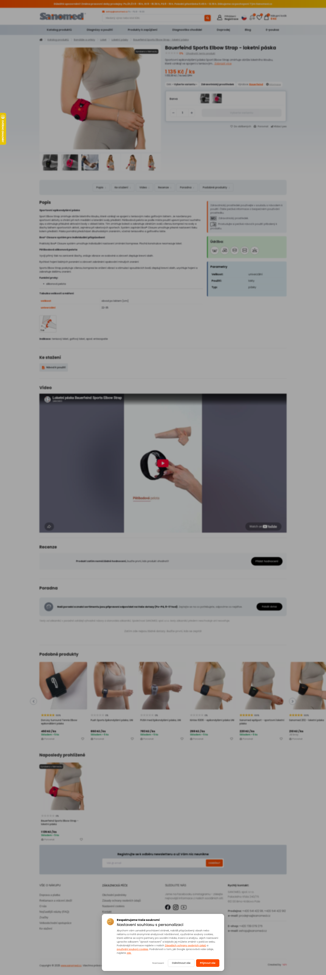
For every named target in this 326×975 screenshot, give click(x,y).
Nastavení (158, 963)
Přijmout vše (207, 963)
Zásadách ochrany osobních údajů (185, 945)
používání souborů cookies (132, 949)
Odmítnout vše (181, 963)
